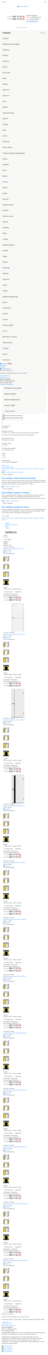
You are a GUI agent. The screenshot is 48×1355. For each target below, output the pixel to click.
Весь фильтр (7, 539)
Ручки (5, 302)
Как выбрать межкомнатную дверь (19, 478)
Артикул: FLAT (7, 545)
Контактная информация (7, 384)
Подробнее (18, 591)
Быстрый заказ (8, 591)
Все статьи (6, 515)
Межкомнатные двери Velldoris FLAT (13, 548)
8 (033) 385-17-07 (5, 377)
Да (4, 537)
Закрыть (43, 32)
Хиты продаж (5, 467)
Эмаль (5, 159)
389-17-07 (14, 19)
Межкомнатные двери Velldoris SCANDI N (14, 919)
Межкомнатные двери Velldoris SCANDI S (14, 976)
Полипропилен (8, 113)
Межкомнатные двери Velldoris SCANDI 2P (15, 1033)
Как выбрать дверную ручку (15, 507)
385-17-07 (14, 17)
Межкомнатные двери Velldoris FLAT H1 (14, 634)
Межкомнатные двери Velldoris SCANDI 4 (14, 1146)
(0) (45, 2)
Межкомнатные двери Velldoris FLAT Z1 (14, 805)
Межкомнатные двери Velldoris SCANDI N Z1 (15, 1203)
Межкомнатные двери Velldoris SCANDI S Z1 (15, 1260)
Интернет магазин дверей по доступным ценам (13, 373)
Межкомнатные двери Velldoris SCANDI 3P (15, 1090)
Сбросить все (5, 465)
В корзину (7, 552)
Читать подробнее (8, 474)
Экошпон (6, 50)
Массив (5, 199)
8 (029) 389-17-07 (5, 375)
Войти (5, 2)
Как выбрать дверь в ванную (16, 492)
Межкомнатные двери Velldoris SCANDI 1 (14, 862)
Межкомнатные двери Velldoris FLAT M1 (14, 719)
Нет (7, 537)
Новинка (11, 467)
